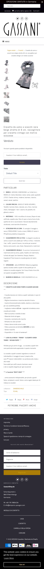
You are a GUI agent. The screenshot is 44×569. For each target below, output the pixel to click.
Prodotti (20, 50)
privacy (6, 429)
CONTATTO (22, 523)
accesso (8, 11)
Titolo (6, 168)
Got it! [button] (22, 565)
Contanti (36, 11)
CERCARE (22, 533)
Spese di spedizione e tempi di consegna (17, 436)
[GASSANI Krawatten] (22, 29)
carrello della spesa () (23, 11)
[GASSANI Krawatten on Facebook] (22, 18)
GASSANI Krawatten (17, 539)
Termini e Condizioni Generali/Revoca (16, 426)
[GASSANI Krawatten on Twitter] (17, 18)
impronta (7, 422)
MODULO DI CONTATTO (11, 510)
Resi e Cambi (8, 433)
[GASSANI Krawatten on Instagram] (26, 18)
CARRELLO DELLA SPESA (22, 528)
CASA (22, 519)
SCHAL (15, 391)
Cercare (6, 440)
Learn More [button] (9, 558)
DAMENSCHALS (18, 388)
